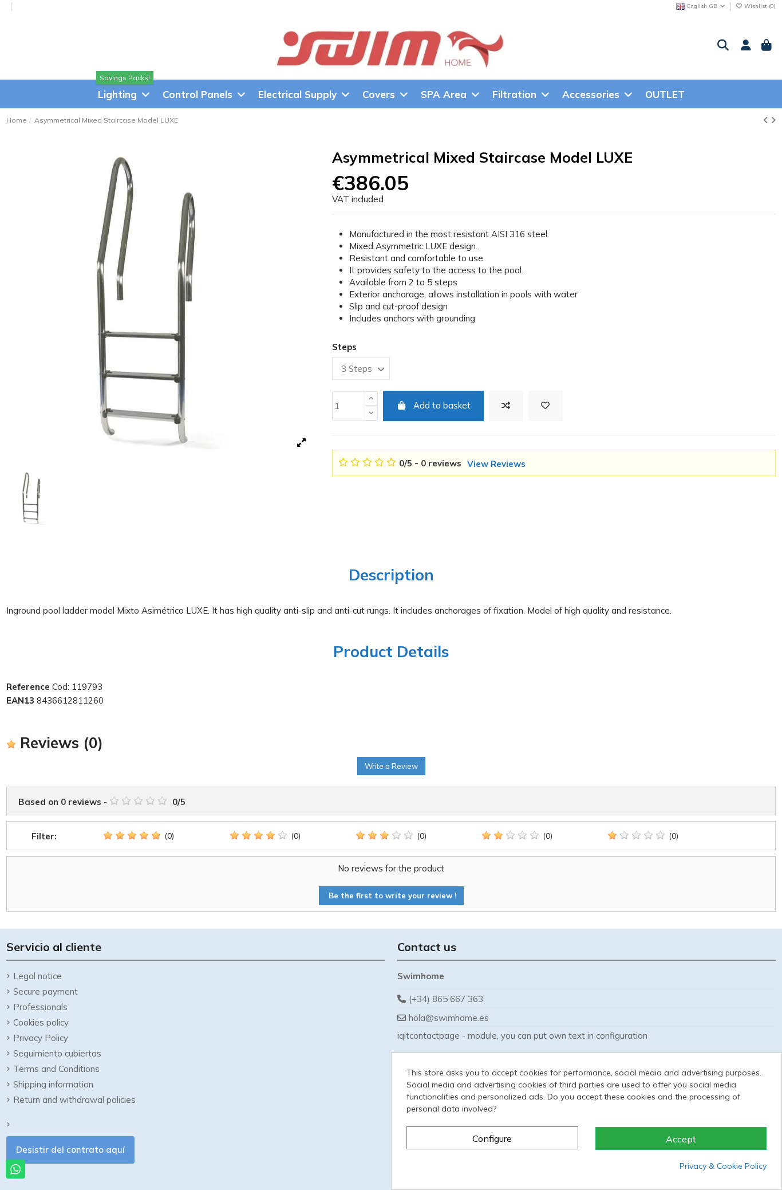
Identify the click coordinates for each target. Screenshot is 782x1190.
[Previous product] (767, 120)
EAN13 (20, 700)
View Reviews (496, 463)
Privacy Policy (40, 1037)
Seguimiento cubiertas (57, 1053)
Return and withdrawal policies (74, 1099)
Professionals (40, 1007)
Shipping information (53, 1084)
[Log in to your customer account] (744, 46)
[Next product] (773, 120)
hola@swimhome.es (449, 1017)
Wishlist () (759, 6)
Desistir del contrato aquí (70, 1149)
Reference (28, 686)
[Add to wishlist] (545, 406)
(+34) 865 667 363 (446, 998)
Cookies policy (41, 1022)
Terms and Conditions (56, 1068)
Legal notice (37, 976)
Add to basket (442, 405)
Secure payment (45, 991)
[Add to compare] (506, 406)
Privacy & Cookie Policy (723, 1166)
